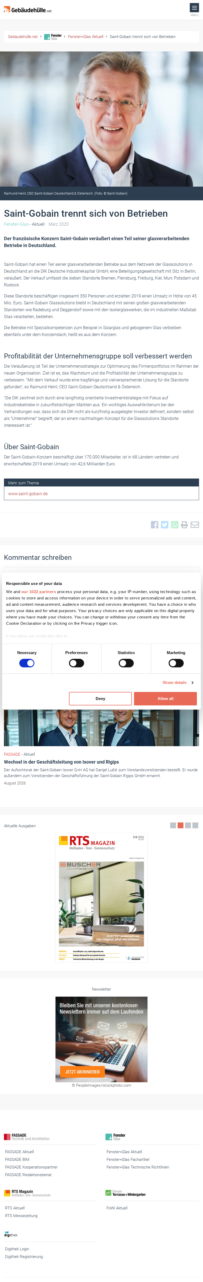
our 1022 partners (38, 591)
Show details (175, 682)
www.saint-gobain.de (28, 493)
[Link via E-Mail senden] (193, 525)
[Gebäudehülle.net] (28, 10)
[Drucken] (183, 525)
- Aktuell (24, 224)
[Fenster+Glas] (152, 1137)
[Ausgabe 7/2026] (101, 898)
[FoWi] (152, 1193)
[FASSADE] (51, 1137)
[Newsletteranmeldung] (101, 1039)
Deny (100, 698)
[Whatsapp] (173, 525)
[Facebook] (153, 525)
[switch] (76, 663)
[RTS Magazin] (51, 1193)
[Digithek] (51, 1234)
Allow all (165, 698)
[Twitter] (163, 525)
